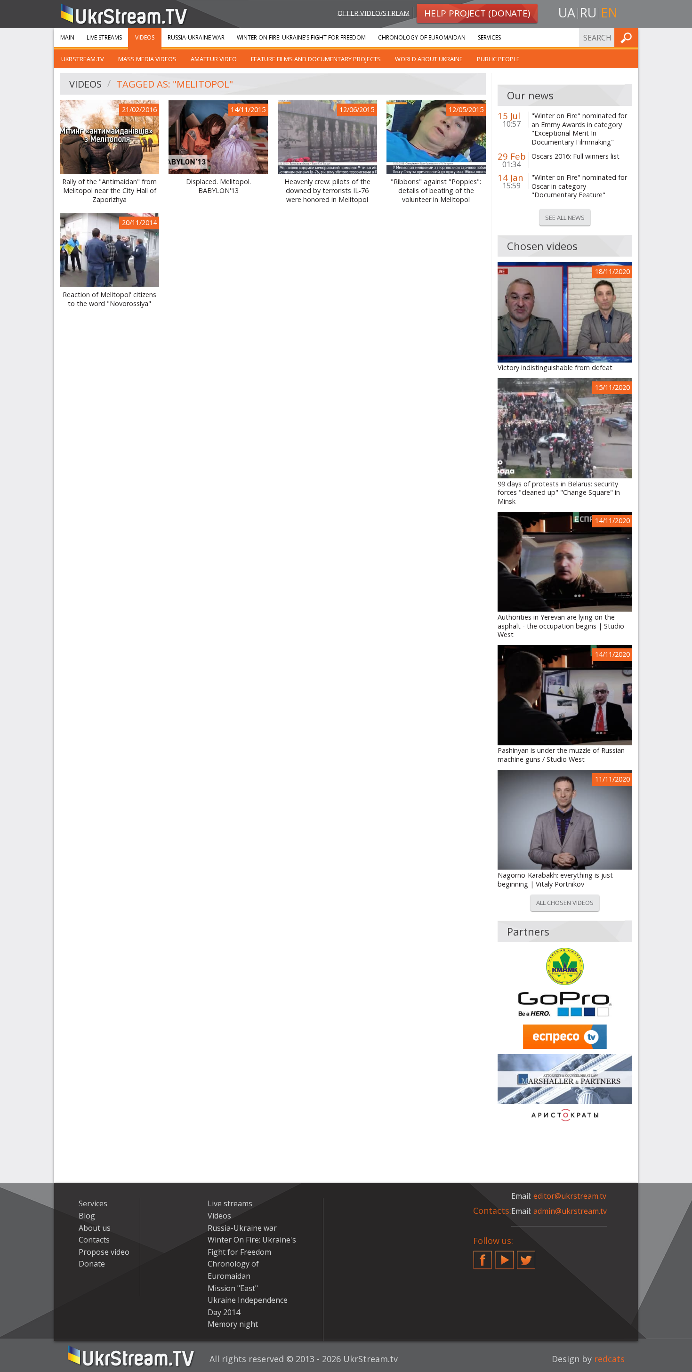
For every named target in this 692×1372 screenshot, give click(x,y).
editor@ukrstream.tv (569, 1196)
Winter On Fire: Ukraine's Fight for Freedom (301, 37)
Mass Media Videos (147, 59)
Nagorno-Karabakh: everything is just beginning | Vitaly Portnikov (555, 879)
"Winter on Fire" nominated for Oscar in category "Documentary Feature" (579, 186)
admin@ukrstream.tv (570, 1211)
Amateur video (214, 59)
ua (566, 12)
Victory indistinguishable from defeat (555, 367)
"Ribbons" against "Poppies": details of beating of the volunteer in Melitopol (436, 190)
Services (489, 37)
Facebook (482, 1256)
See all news (565, 217)
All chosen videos (565, 902)
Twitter (526, 1256)
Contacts (94, 1240)
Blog (87, 1216)
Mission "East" (233, 1288)
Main (67, 37)
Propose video (104, 1252)
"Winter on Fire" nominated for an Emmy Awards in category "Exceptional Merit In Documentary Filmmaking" (579, 129)
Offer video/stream (374, 12)
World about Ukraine (429, 59)
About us (95, 1228)
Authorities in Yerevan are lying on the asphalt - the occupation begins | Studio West (561, 626)
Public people (498, 59)
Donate (92, 1264)
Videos (144, 37)
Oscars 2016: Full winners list (575, 156)
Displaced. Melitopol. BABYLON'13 (218, 186)
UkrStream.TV (82, 59)
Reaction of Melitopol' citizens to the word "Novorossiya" (109, 299)
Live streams (104, 37)
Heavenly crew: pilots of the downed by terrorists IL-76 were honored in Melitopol (327, 190)
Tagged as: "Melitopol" (174, 84)
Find (628, 37)
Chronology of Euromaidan (422, 37)
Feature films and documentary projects (316, 59)
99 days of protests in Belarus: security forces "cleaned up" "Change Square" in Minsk (559, 493)
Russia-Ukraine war (196, 37)
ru (587, 12)
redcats (609, 1358)
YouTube (504, 1256)
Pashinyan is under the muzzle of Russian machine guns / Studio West (561, 755)
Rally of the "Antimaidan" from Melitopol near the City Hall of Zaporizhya (109, 190)
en (609, 12)
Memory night (233, 1324)
